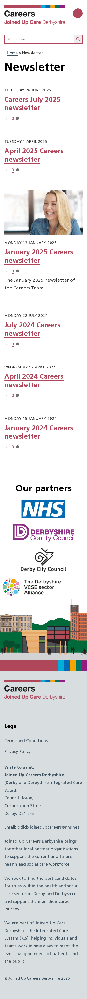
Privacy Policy (17, 752)
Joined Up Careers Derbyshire (34, 979)
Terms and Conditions (26, 741)
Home (12, 53)
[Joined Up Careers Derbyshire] (34, 23)
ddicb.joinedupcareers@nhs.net (48, 827)
